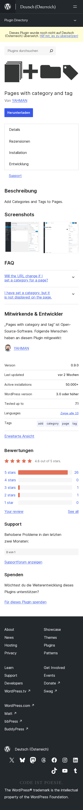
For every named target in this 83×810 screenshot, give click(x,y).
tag (75, 423)
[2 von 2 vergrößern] (72, 228)
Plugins (49, 645)
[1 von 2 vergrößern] (34, 228)
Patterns (51, 653)
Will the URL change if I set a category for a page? (26, 278)
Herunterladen (18, 112)
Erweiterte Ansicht (19, 436)
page (65, 423)
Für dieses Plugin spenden (25, 602)
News (9, 637)
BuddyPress (16, 729)
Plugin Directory (16, 20)
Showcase (52, 629)
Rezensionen (19, 141)
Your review (13, 511)
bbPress (13, 721)
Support (15, 175)
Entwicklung (19, 164)
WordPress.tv (17, 691)
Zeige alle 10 (69, 413)
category (53, 423)
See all (73, 511)
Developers (13, 683)
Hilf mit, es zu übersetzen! (59, 36)
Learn (9, 667)
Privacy (10, 653)
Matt (10, 713)
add (40, 423)
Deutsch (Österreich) (32, 749)
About (9, 629)
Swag (50, 691)
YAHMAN (19, 100)
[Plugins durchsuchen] (51, 50)
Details (14, 129)
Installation (18, 152)
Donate (52, 683)
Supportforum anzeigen (23, 562)
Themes (50, 637)
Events (49, 675)
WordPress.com (19, 705)
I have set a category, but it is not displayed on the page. (28, 295)
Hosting (10, 645)
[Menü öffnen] (76, 6)
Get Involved (54, 667)
